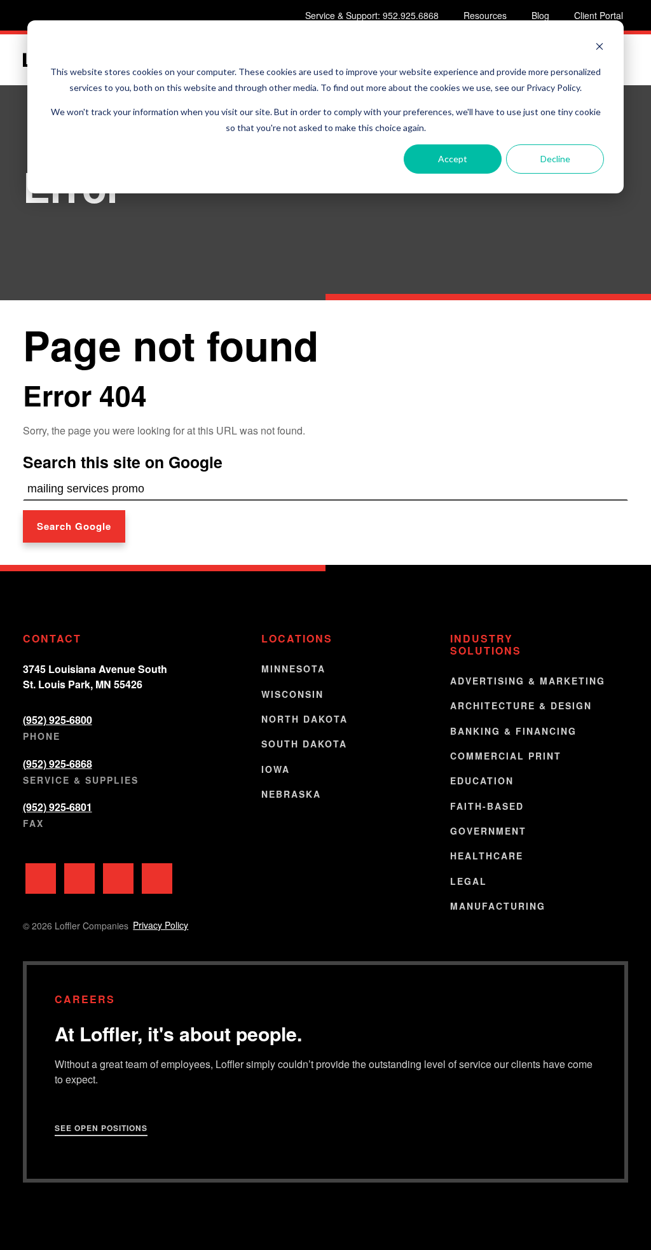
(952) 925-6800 (57, 719)
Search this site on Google (123, 462)
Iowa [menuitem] (275, 769)
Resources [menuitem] (485, 15)
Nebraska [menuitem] (291, 794)
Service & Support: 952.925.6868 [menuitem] (372, 15)
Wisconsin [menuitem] (292, 694)
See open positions (101, 1128)
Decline (555, 158)
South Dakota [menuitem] (304, 743)
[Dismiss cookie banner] (599, 48)
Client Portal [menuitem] (598, 15)
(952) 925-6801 (57, 807)
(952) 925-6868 (57, 763)
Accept (452, 158)
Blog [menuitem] (540, 15)
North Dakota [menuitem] (304, 718)
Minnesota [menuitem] (293, 668)
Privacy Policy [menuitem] (160, 925)
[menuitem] (40, 878)
